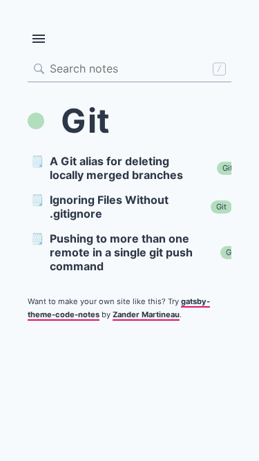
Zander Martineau (146, 314)
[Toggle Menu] (39, 39)
